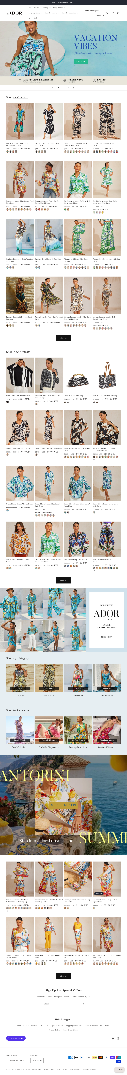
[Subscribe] (83, 1004)
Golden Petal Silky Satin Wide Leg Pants (106, 144)
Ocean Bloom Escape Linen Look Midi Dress (105, 505)
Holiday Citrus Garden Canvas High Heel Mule (77, 901)
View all (63, 338)
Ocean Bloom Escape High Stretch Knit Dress (48, 505)
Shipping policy (75, 1069)
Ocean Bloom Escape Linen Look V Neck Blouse (77, 505)
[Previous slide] (52, 87)
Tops (18, 695)
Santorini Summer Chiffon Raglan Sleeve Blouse (18, 956)
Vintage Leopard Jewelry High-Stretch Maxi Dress (104, 318)
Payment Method (56, 1026)
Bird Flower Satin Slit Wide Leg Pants (105, 561)
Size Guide (104, 1026)
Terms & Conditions (70, 1030)
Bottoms (48, 695)
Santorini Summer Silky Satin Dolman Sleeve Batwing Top (17, 901)
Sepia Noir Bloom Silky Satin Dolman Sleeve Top (104, 449)
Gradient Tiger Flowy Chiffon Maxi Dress (48, 260)
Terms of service (61, 1069)
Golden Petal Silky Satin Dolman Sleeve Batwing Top (76, 144)
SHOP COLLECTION (63, 805)
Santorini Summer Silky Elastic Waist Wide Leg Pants (49, 901)
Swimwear (105, 695)
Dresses (76, 695)
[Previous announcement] (7, 2)
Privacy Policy (54, 1030)
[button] (46, 7)
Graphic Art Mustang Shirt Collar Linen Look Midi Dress (105, 202)
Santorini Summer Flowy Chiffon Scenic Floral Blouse (47, 202)
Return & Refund (91, 1026)
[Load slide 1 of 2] (58, 88)
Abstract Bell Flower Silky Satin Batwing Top (76, 260)
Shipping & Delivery (74, 1026)
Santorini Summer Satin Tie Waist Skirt (76, 956)
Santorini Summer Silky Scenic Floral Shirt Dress (20, 202)
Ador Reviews (31, 1026)
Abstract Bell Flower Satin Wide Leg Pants (106, 260)
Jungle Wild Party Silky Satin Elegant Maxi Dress (17, 144)
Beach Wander (19, 747)
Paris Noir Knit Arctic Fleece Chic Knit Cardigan (47, 397)
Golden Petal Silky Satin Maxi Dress (48, 448)
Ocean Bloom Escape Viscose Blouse (19, 504)
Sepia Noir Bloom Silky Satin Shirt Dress (77, 449)
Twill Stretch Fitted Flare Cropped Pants (47, 956)
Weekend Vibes (105, 747)
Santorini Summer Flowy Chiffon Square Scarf (105, 901)
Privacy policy (49, 1069)
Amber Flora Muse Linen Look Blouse (17, 561)
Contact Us (44, 1026)
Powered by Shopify (23, 1069)
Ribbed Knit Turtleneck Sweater (18, 396)
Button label (63, 53)
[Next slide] (68, 87)
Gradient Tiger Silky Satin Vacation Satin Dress (19, 260)
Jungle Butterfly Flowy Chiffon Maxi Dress (49, 318)
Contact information (89, 1069)
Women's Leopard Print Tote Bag (105, 396)
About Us (20, 1026)
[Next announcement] (120, 2)
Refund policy (37, 1069)
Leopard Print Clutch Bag (73, 396)
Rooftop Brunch (76, 747)
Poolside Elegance (47, 747)
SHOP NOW (63, 620)
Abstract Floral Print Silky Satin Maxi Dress (47, 144)
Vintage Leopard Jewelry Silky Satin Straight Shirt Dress (77, 318)
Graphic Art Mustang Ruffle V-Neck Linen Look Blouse (77, 202)
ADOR (14, 1069)
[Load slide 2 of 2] (62, 88)
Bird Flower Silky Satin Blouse (75, 560)
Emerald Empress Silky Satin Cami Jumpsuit (19, 318)
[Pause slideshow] (74, 87)
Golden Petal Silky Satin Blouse (18, 448)
